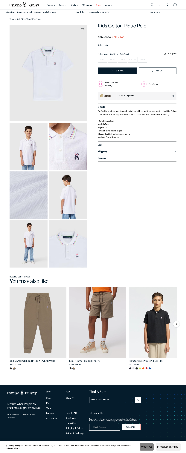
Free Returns (155, 12)
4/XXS (102, 60)
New (50, 5)
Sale (98, 5)
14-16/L (142, 60)
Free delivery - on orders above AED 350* (93, 12)
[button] (168, 447)
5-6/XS (112, 60)
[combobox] (111, 399)
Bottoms (50, 413)
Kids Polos (36, 19)
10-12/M (132, 60)
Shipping (102, 152)
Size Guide (71, 418)
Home (12, 19)
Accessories (51, 418)
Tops (48, 408)
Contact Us (71, 423)
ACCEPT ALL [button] (146, 447)
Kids (18, 19)
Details (101, 107)
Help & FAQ (71, 413)
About (108, 5)
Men (62, 5)
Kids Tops (26, 19)
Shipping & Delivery (75, 428)
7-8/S (123, 60)
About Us (70, 398)
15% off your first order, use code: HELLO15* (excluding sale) (31, 12)
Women (87, 5)
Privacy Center (115, 421)
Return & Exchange (75, 433)
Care (100, 145)
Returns (102, 158)
